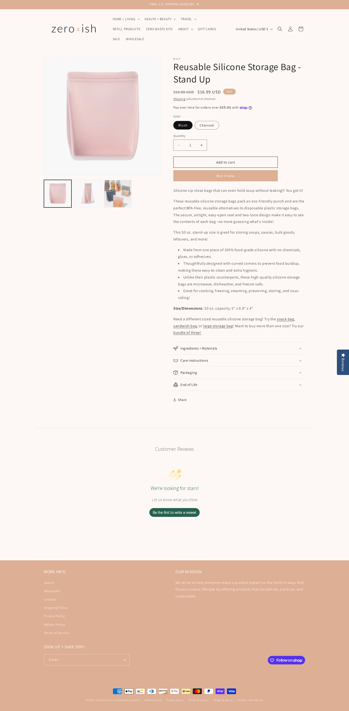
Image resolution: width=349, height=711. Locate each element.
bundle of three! (187, 332)
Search (49, 582)
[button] (126, 19)
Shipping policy (223, 699)
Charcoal (207, 125)
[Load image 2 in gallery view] (87, 193)
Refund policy (153, 699)
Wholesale (52, 591)
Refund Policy (54, 624)
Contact (50, 599)
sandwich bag (185, 325)
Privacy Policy (54, 616)
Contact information (250, 699)
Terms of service (198, 699)
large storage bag (218, 325)
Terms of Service (56, 632)
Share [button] (182, 400)
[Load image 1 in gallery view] (57, 193)
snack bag (285, 319)
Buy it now (226, 175)
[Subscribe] (124, 660)
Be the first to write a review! (174, 512)
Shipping (179, 99)
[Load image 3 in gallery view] (118, 193)
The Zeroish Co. (105, 700)
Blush (183, 125)
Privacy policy (175, 699)
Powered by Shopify (128, 700)
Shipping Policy (55, 607)
